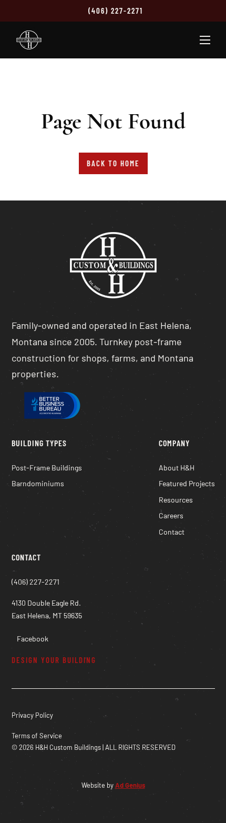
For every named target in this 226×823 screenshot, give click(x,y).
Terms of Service (37, 735)
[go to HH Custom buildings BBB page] (51, 407)
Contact (171, 531)
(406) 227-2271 (115, 10)
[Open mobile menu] (205, 40)
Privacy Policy (32, 715)
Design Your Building (54, 660)
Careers (171, 515)
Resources (176, 499)
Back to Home (113, 163)
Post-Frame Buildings (47, 467)
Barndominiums (38, 483)
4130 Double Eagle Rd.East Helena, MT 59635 (47, 609)
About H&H (176, 467)
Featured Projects (187, 483)
